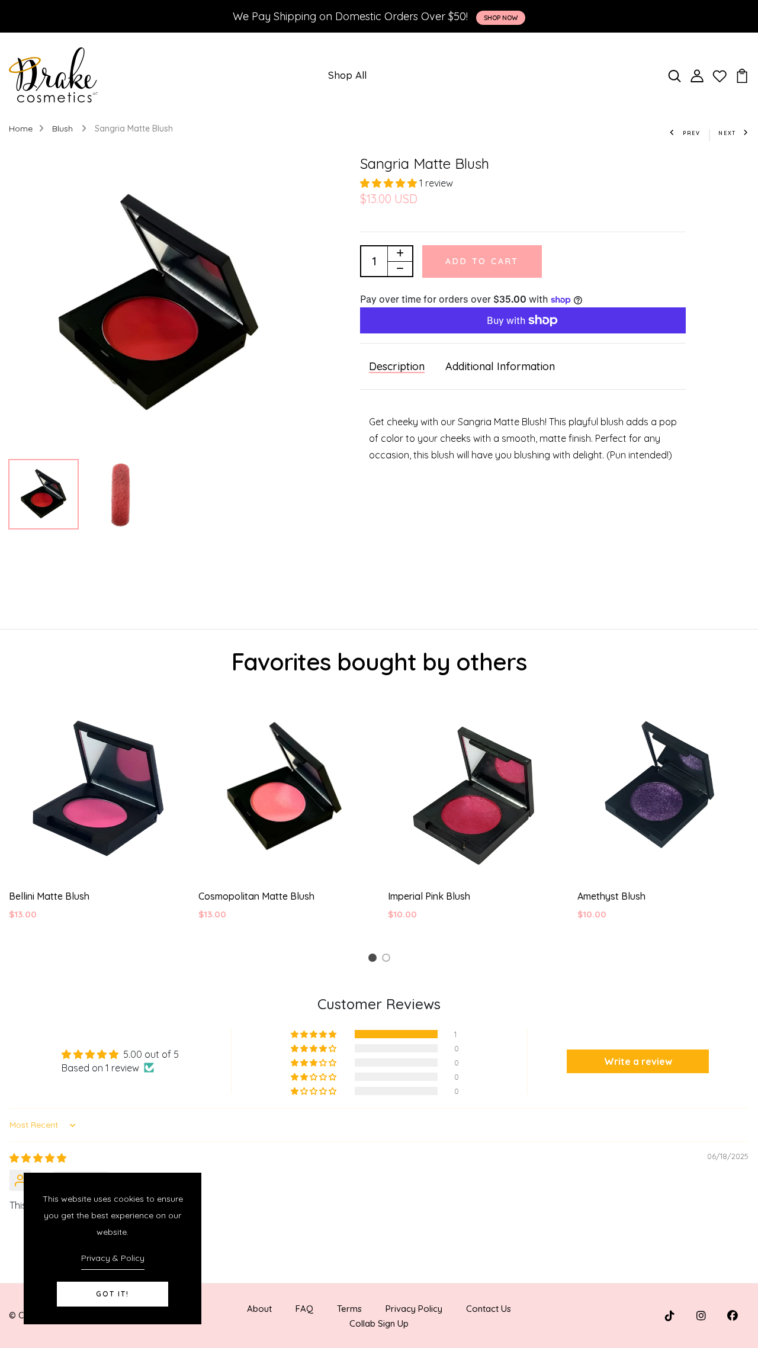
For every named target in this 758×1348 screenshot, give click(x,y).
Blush (63, 128)
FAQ (304, 1308)
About (259, 1308)
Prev (692, 133)
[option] (158, 304)
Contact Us (488, 1308)
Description (397, 366)
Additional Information (500, 366)
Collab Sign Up (379, 1323)
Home (21, 128)
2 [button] (388, 960)
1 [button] (374, 960)
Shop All (347, 75)
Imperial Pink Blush (429, 896)
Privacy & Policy (112, 1258)
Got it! (112, 1293)
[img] (37, 1158)
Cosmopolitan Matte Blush (256, 896)
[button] (389, 183)
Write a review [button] (638, 1061)
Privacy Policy (414, 1308)
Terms (349, 1308)
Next (727, 133)
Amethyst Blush (611, 896)
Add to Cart (482, 261)
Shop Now (501, 18)
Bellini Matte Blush (49, 896)
